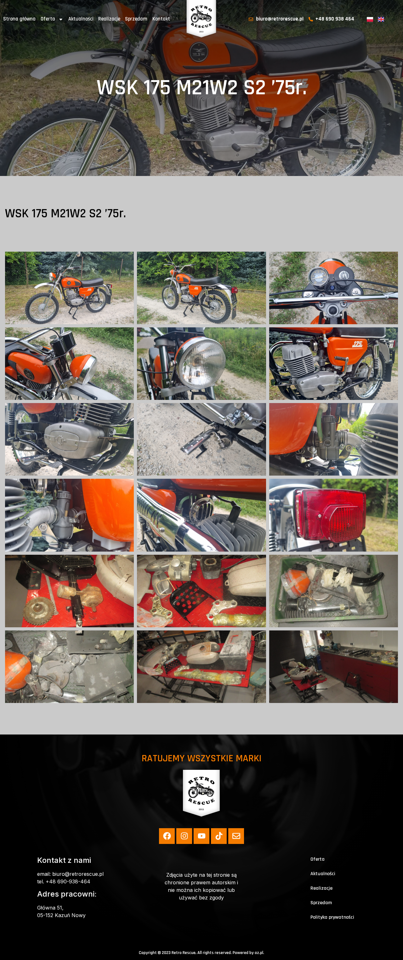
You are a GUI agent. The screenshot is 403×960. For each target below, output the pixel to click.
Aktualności (81, 19)
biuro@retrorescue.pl (78, 874)
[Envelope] (236, 836)
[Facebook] (167, 836)
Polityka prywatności (332, 917)
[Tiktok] (219, 836)
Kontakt (161, 19)
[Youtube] (201, 836)
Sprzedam (136, 19)
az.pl (259, 953)
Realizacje (109, 19)
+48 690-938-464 (68, 881)
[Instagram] (184, 836)
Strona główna (19, 19)
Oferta (48, 19)
